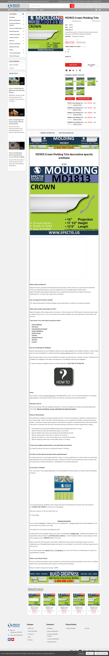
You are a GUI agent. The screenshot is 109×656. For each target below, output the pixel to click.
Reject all (89, 653)
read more (11, 104)
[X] (76, 70)
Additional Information (66, 133)
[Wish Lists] (83, 6)
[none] (45, 33)
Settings (81, 653)
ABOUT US (10, 10)
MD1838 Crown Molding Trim (75, 122)
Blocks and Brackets (15, 20)
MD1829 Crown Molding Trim (75, 108)
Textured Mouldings (14, 53)
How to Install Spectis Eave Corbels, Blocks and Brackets (16, 122)
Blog (41, 10)
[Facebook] (96, 9)
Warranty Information (48, 133)
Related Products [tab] (35, 589)
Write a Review (96, 21)
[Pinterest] (80, 70)
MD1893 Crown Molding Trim (75, 117)
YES (69, 49)
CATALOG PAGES (22, 10)
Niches (11, 50)
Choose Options (77, 105)
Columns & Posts (14, 37)
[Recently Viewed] (78, 6)
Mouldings (12, 17)
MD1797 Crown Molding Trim (75, 103)
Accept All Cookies (101, 653)
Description (33, 133)
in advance (59, 550)
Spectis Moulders (14, 64)
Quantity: (68, 56)
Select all (70, 98)
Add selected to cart (84, 98)
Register (91, 6)
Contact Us (33, 10)
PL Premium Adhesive (48, 395)
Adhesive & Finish (14, 46)
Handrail (34, 337)
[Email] (69, 70)
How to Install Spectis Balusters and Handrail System (16, 90)
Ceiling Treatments (14, 34)
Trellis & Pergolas (14, 56)
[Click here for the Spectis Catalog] (63, 487)
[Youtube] (99, 9)
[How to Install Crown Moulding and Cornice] (64, 377)
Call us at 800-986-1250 (16, 635)
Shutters (11, 40)
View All (11, 68)
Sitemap (30, 640)
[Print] (73, 70)
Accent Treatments (14, 43)
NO (68, 52)
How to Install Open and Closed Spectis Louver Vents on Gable (16, 155)
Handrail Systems (14, 31)
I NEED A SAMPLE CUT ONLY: (76, 46)
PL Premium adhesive (64, 353)
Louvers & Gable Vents (15, 28)
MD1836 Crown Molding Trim (75, 112)
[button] (91, 65)
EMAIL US (50, 550)
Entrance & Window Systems (14, 24)
